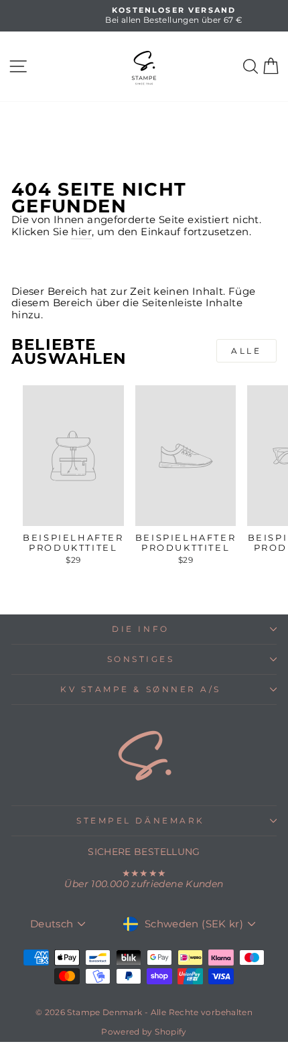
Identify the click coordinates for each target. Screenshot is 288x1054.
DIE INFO (140, 629)
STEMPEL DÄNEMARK (140, 821)
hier (81, 232)
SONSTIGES (141, 659)
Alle (246, 351)
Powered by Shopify (144, 1032)
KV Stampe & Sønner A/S (140, 689)
